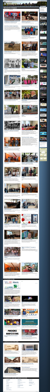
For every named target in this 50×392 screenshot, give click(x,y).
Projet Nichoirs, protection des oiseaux (43, 118)
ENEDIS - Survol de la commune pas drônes (42, 52)
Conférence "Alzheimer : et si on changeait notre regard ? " (43, 41)
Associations (9, 89)
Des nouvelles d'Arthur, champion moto (11, 26)
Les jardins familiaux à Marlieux (27, 272)
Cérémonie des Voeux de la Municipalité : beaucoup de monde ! (11, 209)
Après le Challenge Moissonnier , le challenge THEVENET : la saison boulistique (30, 163)
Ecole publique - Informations (21, 387)
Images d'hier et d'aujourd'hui (9, 363)
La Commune (6, 281)
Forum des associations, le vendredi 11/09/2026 (43, 63)
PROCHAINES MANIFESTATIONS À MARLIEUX (11, 335)
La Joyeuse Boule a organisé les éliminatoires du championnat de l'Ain (29, 36)
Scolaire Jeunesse (24, 366)
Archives (23, 25)
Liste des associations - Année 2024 (27, 137)
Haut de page (37, 391)
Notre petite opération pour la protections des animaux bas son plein (43, 74)
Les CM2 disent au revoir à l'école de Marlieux (12, 325)
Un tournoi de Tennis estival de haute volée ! (43, 86)
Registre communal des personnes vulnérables (43, 79)
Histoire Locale (7, 120)
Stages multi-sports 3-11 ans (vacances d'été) (29, 325)
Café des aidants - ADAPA (43, 81)
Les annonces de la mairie (28, 166)
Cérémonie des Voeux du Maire (9, 162)
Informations (27, 318)
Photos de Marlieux (12, 356)
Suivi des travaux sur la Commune (10, 373)
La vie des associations (11, 25)
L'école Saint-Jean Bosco (26, 367)
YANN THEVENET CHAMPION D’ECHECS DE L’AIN (11, 114)
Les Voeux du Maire (25, 193)
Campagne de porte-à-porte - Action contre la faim (43, 35)
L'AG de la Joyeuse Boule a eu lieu (27, 130)
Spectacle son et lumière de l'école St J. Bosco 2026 (43, 97)
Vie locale (9, 104)
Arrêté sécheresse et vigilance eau (43, 107)
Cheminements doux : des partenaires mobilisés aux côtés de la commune (12, 288)
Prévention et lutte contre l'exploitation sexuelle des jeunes (43, 58)
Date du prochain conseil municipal (42, 136)
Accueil (4, 391)
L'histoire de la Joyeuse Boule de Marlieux (11, 130)
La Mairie (23, 166)
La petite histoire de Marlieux (13, 120)
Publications (26, 104)
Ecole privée (29, 366)
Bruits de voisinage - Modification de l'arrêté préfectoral (43, 129)
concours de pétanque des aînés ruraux (11, 99)
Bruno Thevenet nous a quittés (27, 239)
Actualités (9, 152)
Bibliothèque (7, 388)
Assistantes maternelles (41, 27)
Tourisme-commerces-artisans (9, 382)
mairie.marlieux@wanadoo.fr (43, 11)
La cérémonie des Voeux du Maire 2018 (10, 272)
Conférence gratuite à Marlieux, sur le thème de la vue (43, 47)
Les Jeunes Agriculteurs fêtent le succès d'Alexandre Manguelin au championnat (29, 51)
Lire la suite (36, 39)
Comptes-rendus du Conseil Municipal (42, 113)
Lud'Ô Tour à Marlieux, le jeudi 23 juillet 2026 (43, 131)
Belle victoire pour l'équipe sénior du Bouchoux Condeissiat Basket (28, 336)
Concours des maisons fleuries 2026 (43, 68)
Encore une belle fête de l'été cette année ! (11, 315)
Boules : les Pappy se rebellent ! (27, 84)
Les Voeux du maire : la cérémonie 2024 (10, 239)
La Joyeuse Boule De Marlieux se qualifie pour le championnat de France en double (12, 21)
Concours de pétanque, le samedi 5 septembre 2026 (43, 21)
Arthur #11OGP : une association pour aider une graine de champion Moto (30, 21)
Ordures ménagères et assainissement (21, 382)
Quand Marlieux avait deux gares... (28, 363)
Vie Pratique (6, 25)
